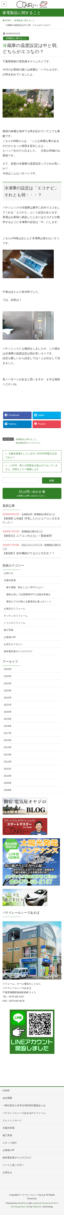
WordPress (22, 1203)
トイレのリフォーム (14, 622)
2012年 (8, 761)
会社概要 (7, 1098)
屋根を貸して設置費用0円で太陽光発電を (28, 594)
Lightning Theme (40, 1203)
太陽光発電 (10, 580)
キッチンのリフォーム (16, 615)
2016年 (8, 740)
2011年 (7, 768)
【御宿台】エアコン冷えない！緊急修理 (27, 535)
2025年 (8, 676)
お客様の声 (27, 514)
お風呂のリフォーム (14, 608)
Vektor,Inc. (37, 1207)
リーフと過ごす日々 (13, 1165)
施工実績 (8, 630)
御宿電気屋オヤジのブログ (28, 443)
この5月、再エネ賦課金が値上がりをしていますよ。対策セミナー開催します (31, 467)
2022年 (8, 697)
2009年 (8, 783)
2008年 (8, 790)
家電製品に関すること (16, 38)
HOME (6, 1090)
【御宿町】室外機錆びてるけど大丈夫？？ (28, 553)
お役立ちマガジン (13, 644)
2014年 (8, 747)
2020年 (8, 711)
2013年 (8, 754)
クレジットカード (12, 1120)
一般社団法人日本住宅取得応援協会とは (24, 1105)
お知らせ (8, 573)
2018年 (8, 726)
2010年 (8, 775)
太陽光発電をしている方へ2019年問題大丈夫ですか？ (31, 455)
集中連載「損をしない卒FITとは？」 (26, 587)
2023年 (8, 690)
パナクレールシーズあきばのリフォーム (24, 1113)
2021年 (8, 704)
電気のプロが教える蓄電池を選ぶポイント (29, 601)
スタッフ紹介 (10, 1142)
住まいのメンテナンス (32, 545)
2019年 (8, 719)
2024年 (8, 683)
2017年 (8, 733)
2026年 (8, 669)
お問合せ (7, 1172)
